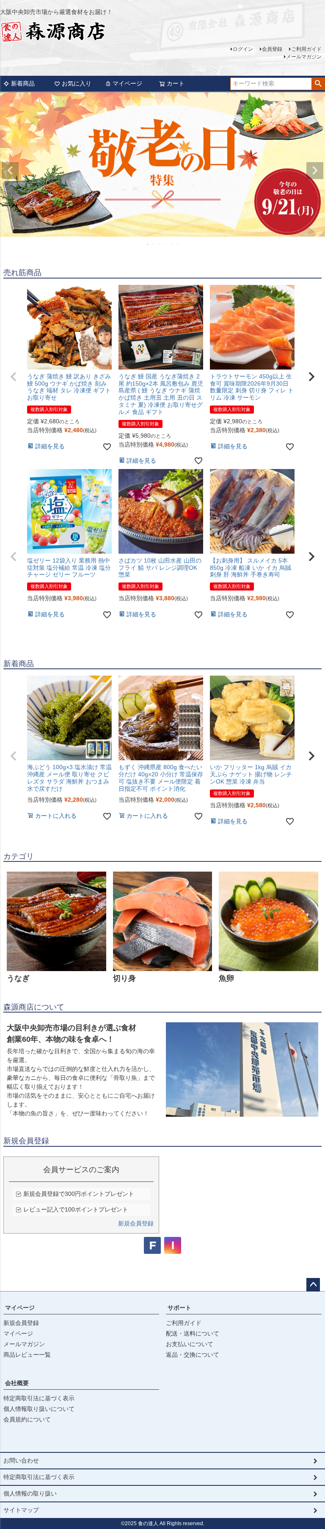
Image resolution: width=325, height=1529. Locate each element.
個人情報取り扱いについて (38, 1408)
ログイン (243, 49)
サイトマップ (21, 1510)
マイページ (127, 83)
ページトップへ (313, 1285)
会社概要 (17, 1383)
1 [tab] (148, 244)
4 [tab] (166, 244)
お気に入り (76, 83)
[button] (13, 376)
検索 (318, 84)
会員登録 (272, 49)
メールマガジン (304, 57)
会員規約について (27, 1419)
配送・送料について (192, 1333)
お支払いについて (189, 1344)
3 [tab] (160, 244)
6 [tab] (178, 244)
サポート (179, 1307)
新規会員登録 (136, 1223)
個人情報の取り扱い (30, 1493)
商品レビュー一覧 (27, 1354)
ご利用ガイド (306, 49)
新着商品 (23, 83)
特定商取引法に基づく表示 (38, 1398)
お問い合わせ (21, 1460)
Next (314, 170)
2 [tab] (154, 244)
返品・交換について (192, 1354)
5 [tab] (172, 244)
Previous (10, 170)
